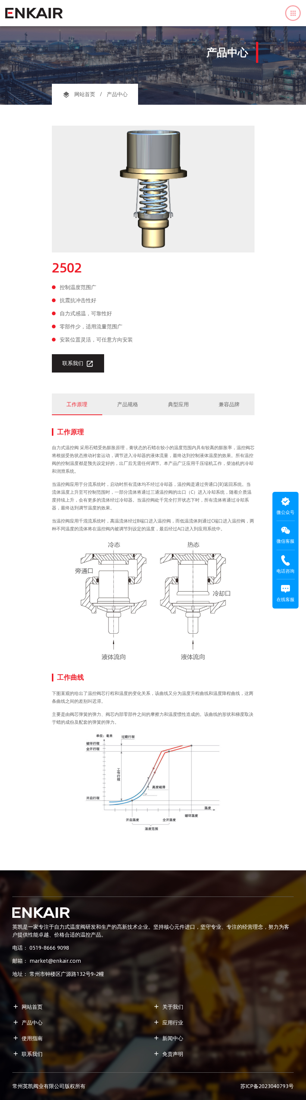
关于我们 (168, 1007)
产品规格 (127, 404)
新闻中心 (168, 1038)
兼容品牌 (229, 404)
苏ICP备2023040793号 (267, 1086)
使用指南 (27, 1038)
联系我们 (78, 363)
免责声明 (168, 1054)
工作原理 (76, 404)
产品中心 (27, 1022)
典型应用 (178, 404)
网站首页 (84, 94)
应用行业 (168, 1022)
